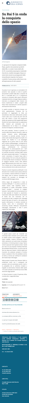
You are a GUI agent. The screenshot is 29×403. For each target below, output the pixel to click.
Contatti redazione (6, 373)
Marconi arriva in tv (6, 308)
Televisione (15, 296)
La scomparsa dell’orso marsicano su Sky (11, 316)
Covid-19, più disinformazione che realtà (11, 323)
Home (3, 329)
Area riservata (5, 396)
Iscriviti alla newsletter (7, 394)
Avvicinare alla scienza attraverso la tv (10, 312)
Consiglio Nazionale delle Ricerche (10, 382)
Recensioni (9, 329)
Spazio (20, 296)
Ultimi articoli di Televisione (12, 305)
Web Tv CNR (5, 383)
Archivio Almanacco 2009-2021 (9, 392)
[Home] (14, 3)
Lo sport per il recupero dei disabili (10, 320)
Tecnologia (4, 296)
